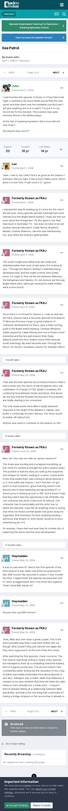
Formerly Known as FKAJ (29, 198)
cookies (27, 785)
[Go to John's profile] (6, 88)
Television (24, 60)
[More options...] (61, 88)
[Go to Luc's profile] (6, 166)
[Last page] (63, 72)
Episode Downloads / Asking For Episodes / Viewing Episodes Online (34, 26)
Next (56, 72)
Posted (22, 90)
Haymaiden (20, 556)
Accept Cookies (18, 805)
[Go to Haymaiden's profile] (6, 558)
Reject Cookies (41, 805)
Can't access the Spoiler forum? (34, 37)
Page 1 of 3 (34, 72)
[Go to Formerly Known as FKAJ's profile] (6, 200)
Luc (14, 164)
